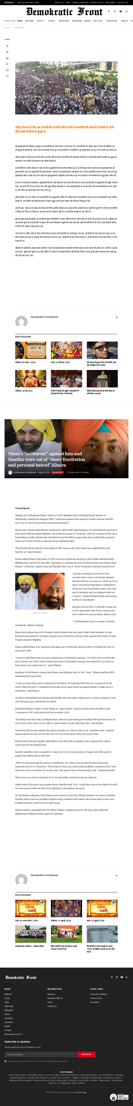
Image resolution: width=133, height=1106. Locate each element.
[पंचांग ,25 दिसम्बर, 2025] (66, 350)
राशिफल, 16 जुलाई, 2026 (61, 920)
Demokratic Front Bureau (44, 317)
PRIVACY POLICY (97, 2)
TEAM (67, 2)
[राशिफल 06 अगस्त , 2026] (30, 350)
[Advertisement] (66, 47)
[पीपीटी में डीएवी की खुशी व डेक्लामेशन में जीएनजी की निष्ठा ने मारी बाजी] (66, 378)
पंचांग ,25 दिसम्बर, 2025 (60, 362)
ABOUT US (59, 2)
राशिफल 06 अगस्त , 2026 (25, 362)
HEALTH (124, 21)
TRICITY (40, 21)
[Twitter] (7, 52)
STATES (51, 21)
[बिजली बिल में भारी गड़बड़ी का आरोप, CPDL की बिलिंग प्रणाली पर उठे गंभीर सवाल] (102, 934)
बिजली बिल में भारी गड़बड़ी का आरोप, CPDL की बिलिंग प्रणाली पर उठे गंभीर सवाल (101, 949)
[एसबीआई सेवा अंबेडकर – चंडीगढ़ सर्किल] (30, 934)
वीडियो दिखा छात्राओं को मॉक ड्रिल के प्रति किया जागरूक (101, 392)
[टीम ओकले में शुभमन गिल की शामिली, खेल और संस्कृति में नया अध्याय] (102, 350)
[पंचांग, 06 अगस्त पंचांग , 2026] (30, 908)
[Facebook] (7, 46)
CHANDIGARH (57, 472)
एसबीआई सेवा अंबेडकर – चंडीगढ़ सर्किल (29, 946)
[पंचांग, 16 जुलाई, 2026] (102, 908)
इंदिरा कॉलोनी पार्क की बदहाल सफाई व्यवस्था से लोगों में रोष (64, 947)
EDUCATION (112, 21)
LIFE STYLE (97, 21)
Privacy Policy (52, 1061)
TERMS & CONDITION (80, 2)
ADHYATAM (77, 21)
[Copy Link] (7, 75)
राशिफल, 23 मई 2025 (23, 390)
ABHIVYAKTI (64, 21)
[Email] (7, 69)
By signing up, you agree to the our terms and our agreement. (37, 1061)
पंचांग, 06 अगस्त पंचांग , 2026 (28, 3)
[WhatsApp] (7, 64)
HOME (20, 21)
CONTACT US (122, 2)
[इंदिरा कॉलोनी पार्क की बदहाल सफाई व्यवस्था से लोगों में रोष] (66, 934)
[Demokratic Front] (64, 11)
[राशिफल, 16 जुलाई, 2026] (66, 908)
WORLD (87, 21)
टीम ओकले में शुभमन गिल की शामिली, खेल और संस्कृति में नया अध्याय (101, 363)
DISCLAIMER (110, 2)
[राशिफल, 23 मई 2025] (30, 378)
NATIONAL (29, 21)
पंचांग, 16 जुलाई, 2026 (95, 920)
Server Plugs (81, 1092)
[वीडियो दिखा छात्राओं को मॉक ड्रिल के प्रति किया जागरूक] (102, 378)
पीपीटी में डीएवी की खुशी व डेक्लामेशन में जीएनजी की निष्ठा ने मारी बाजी (65, 392)
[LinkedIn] (7, 58)
